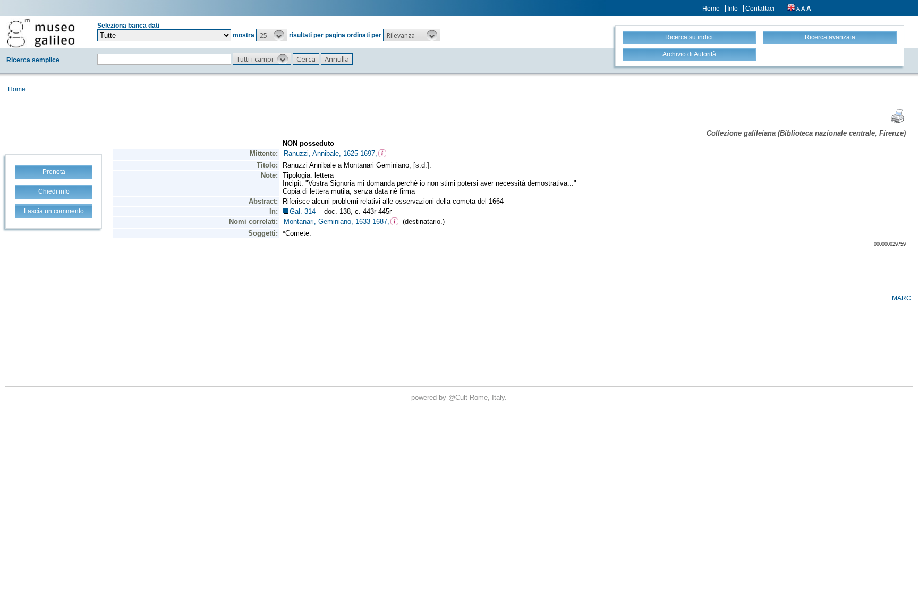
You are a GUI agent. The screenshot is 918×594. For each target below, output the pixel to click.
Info (732, 8)
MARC (901, 298)
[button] (271, 35)
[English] (791, 8)
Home (711, 8)
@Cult (459, 397)
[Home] (40, 33)
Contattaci (760, 8)
